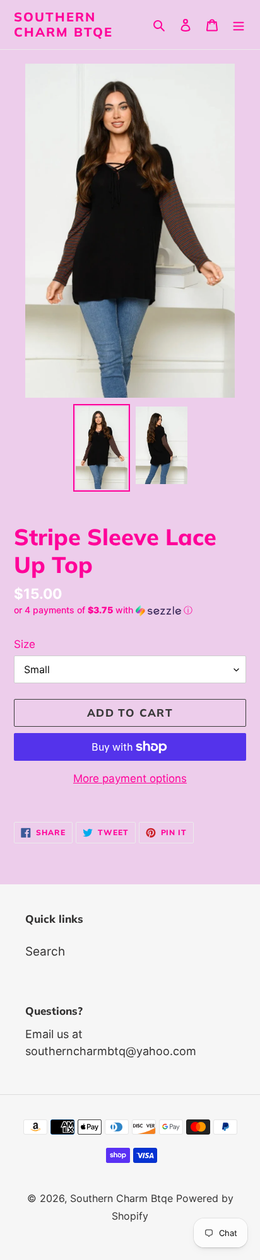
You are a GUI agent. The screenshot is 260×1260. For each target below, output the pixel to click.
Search (45, 951)
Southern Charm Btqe (63, 24)
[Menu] (238, 24)
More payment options (130, 778)
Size (24, 644)
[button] (103, 610)
